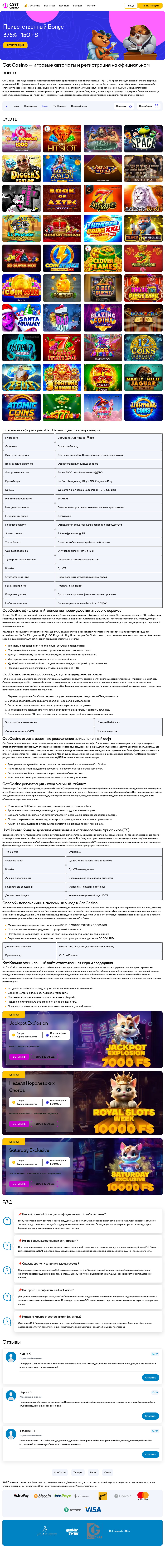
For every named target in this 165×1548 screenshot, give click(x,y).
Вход (130, 5)
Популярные (30, 106)
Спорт (107, 1472)
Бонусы (77, 5)
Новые (16, 106)
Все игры (49, 5)
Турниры (64, 5)
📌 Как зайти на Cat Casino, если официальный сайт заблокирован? (62, 1214)
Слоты (45, 106)
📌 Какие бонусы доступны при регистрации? (48, 1241)
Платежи (91, 5)
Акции (93, 1472)
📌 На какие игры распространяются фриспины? (49, 1317)
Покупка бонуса (79, 106)
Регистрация (150, 5)
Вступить (19, 1056)
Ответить (150, 1377)
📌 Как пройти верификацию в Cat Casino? (46, 1290)
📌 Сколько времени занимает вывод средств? (48, 1264)
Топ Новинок (59, 106)
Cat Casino (60, 1472)
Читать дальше (44, 1056)
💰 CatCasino (32, 5)
